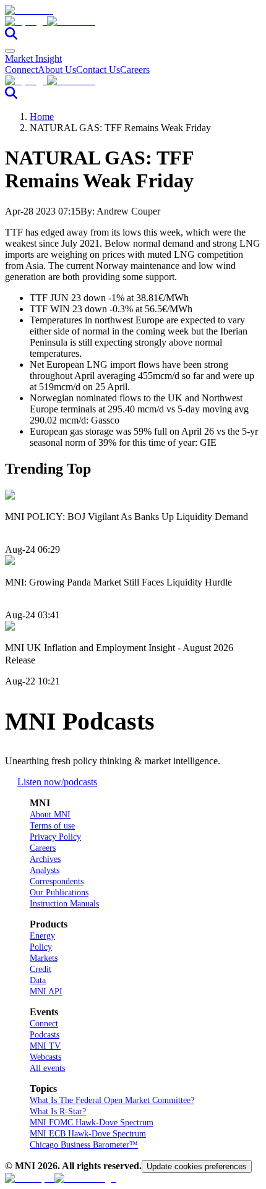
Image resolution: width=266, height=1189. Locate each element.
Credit (40, 969)
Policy (41, 947)
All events (47, 1068)
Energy (42, 935)
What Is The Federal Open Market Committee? (112, 1100)
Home (42, 116)
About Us (57, 69)
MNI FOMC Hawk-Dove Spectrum (91, 1122)
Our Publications (59, 892)
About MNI (50, 814)
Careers (135, 69)
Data (38, 980)
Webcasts (45, 1057)
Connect (21, 69)
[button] (133, 21)
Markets (44, 958)
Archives (45, 859)
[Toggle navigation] (10, 51)
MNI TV (45, 1045)
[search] (11, 36)
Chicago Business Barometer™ (84, 1144)
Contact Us (98, 69)
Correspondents (57, 881)
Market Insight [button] (33, 58)
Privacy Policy (55, 837)
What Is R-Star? (58, 1111)
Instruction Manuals (64, 903)
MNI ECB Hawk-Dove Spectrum (88, 1133)
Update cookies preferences (197, 1166)
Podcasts (44, 1034)
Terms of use (52, 825)
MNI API (46, 991)
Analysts (44, 870)
